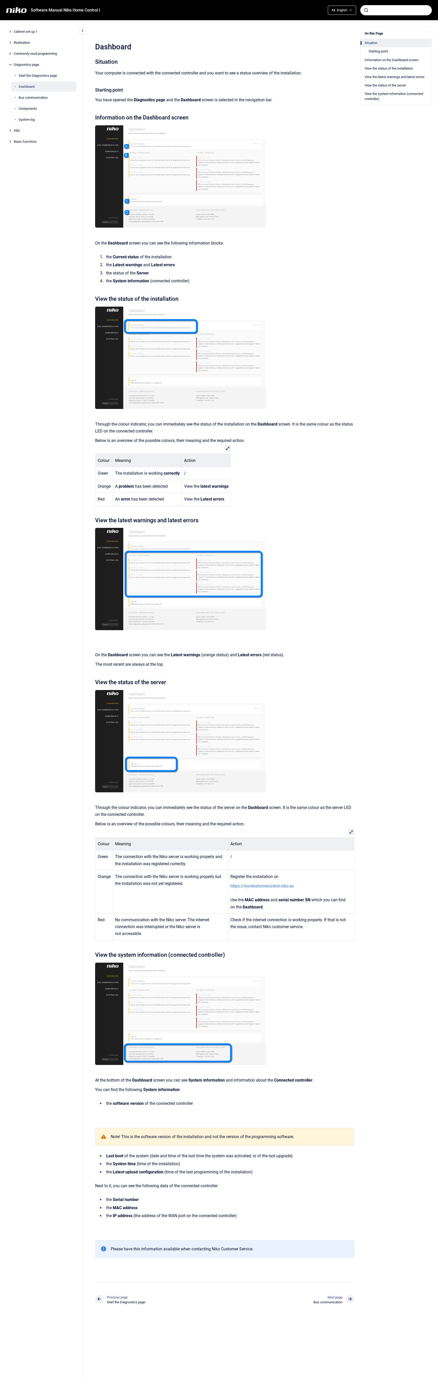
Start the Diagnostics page (38, 75)
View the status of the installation (389, 68)
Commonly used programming (36, 53)
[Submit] (366, 10)
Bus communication (33, 97)
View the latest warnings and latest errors (394, 77)
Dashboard (27, 86)
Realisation (22, 43)
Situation (371, 43)
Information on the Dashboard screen (392, 60)
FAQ (17, 130)
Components (28, 108)
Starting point (378, 51)
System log (27, 119)
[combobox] (396, 10)
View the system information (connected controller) (394, 96)
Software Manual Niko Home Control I (65, 10)
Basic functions (25, 141)
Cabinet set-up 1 (25, 32)
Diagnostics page (26, 64)
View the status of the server (385, 85)
